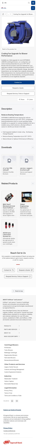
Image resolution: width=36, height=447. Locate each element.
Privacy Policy (8, 390)
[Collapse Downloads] (33, 147)
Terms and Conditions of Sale (12, 395)
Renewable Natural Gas (11, 384)
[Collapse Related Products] (33, 183)
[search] (29, 3)
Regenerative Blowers (10, 355)
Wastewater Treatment (10, 378)
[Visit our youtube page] (17, 401)
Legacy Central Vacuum (11, 367)
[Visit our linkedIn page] (12, 401)
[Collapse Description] (33, 109)
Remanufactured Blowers (11, 360)
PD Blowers (7, 347)
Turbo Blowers (8, 350)
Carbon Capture (9, 381)
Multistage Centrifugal (10, 352)
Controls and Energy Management (14, 369)
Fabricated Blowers (10, 357)
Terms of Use (8, 393)
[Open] (33, 8)
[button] (18, 108)
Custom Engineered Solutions (12, 372)
